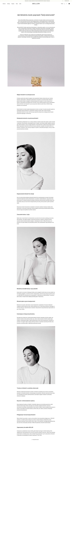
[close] (62, 0)
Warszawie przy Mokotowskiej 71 (44, 295)
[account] (64, 3)
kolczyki (34, 126)
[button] (62, 3)
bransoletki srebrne (48, 126)
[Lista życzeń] (66, 3)
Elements (44, 198)
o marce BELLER (23, 408)
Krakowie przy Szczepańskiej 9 (30, 295)
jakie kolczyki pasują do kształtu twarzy (47, 293)
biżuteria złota (45, 98)
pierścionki (38, 126)
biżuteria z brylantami (21, 127)
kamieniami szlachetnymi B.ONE (45, 321)
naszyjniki (42, 126)
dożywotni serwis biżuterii (45, 422)
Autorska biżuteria (29, 408)
